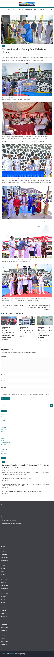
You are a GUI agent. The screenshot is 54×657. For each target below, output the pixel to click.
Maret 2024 (3, 610)
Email (3, 381)
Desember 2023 (4, 619)
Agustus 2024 (4, 596)
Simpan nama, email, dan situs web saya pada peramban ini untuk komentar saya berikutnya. (26, 394)
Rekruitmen (3, 436)
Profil (13, 9)
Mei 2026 (3, 549)
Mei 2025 (3, 571)
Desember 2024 (4, 585)
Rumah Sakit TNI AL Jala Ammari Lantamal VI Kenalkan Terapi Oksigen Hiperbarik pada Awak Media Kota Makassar (45, 332)
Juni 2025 (3, 568)
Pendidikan (3, 427)
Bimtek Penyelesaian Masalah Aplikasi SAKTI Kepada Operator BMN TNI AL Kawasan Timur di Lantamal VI (39, 307)
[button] (16, 9)
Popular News (4, 429)
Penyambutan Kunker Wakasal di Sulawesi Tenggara (13, 306)
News (20, 9)
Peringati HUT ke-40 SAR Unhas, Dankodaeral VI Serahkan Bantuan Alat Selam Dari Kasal (21, 491)
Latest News (3, 420)
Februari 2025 (4, 579)
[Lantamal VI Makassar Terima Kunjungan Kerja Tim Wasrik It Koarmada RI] (27, 317)
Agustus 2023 (4, 630)
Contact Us (41, 9)
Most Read (3, 423)
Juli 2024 (3, 599)
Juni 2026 (3, 546)
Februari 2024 (4, 613)
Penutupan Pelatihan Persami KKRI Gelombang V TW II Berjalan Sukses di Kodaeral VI (26, 466)
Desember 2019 (4, 647)
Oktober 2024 (4, 591)
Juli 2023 (3, 633)
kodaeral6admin (13, 54)
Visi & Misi (3, 453)
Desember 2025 (4, 557)
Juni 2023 (3, 635)
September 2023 (4, 627)
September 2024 (4, 593)
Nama (3, 374)
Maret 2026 (3, 551)
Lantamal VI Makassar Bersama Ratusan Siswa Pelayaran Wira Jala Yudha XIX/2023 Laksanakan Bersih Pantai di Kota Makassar (8, 333)
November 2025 (4, 560)
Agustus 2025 (4, 563)
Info (35, 9)
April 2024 (3, 607)
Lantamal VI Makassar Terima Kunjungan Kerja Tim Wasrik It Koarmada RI (26, 330)
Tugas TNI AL (4, 449)
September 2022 (4, 641)
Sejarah (2, 438)
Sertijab (2, 440)
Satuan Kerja (28, 9)
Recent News (4, 433)
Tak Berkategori (4, 444)
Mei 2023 (3, 638)
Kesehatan (3, 418)
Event (2, 414)
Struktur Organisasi (5, 442)
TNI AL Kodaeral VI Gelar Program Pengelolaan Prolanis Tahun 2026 (17, 478)
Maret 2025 (3, 577)
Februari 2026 (4, 554)
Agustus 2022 (4, 644)
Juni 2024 (3, 602)
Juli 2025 (3, 565)
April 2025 (3, 574)
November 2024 (4, 588)
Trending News (4, 447)
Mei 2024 (3, 605)
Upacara (3, 451)
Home (8, 9)
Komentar (4, 356)
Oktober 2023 (4, 624)
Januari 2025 (4, 582)
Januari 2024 (4, 616)
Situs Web (3, 387)
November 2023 (4, 621)
